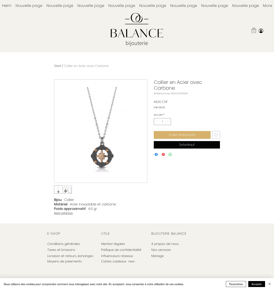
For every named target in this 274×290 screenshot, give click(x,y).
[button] (254, 30)
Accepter (256, 284)
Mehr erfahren (63, 213)
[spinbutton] (162, 121)
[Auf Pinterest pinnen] (163, 154)
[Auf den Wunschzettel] (216, 135)
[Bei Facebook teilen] (156, 154)
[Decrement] (156, 121)
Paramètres (236, 284)
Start (57, 66)
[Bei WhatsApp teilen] (170, 154)
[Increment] (168, 121)
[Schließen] (269, 284)
